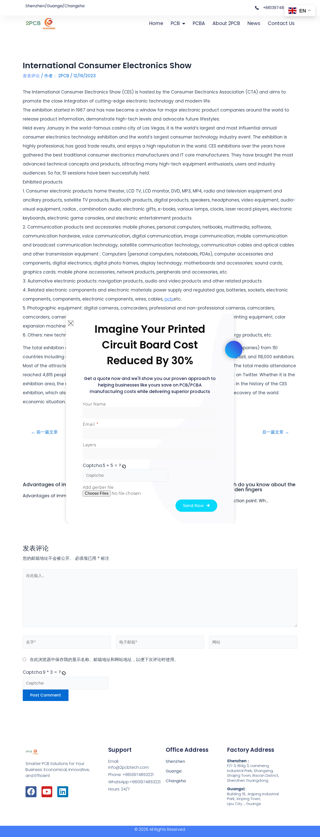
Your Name (94, 404)
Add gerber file (98, 487)
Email (89, 424)
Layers (89, 444)
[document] (160, 418)
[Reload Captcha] (124, 465)
